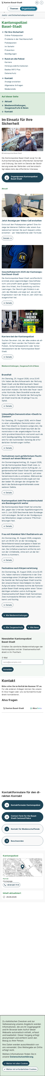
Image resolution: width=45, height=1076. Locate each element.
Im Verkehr (9, 46)
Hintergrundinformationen (16, 66)
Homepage (7, 881)
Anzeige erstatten (13, 82)
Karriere (8, 62)
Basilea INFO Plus (12, 70)
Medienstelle (10, 89)
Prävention (9, 50)
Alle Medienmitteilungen (16, 615)
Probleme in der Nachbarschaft (19, 39)
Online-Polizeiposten (14, 35)
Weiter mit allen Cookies (17, 1063)
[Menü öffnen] (41, 2)
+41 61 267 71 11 (13, 885)
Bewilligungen (11, 54)
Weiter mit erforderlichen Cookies (21, 1069)
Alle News (34, 627)
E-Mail (5, 658)
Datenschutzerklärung (21, 1057)
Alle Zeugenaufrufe (14, 627)
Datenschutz (10, 73)
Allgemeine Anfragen (14, 85)
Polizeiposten (10, 43)
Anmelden (7, 669)
